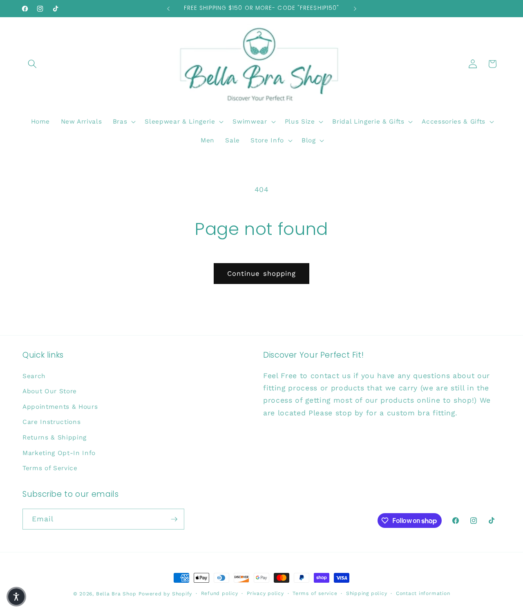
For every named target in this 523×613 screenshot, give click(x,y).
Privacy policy (265, 593)
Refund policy (219, 593)
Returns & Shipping (54, 437)
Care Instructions (51, 422)
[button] (32, 64)
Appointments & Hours (60, 406)
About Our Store (49, 391)
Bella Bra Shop (116, 594)
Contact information (423, 593)
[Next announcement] (355, 8)
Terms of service (315, 593)
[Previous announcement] (168, 8)
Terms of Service (50, 468)
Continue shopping (261, 273)
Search (34, 376)
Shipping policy (366, 593)
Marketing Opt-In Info (59, 453)
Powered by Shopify (165, 594)
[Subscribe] (174, 519)
